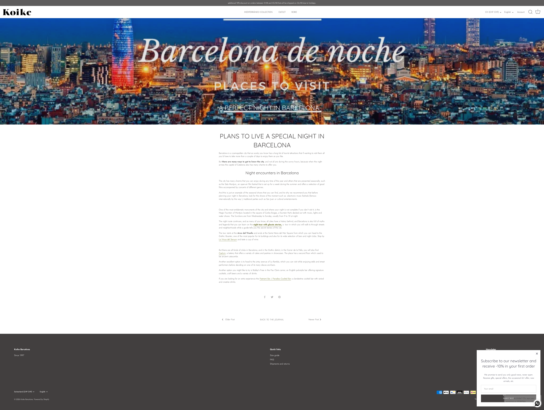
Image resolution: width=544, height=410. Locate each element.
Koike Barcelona (27, 399)
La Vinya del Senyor (228, 239)
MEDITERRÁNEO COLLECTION (258, 12)
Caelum (222, 253)
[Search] (530, 12)
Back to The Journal (272, 319)
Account (520, 12)
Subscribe (508, 398)
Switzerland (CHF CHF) (23, 392)
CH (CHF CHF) (492, 12)
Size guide (274, 355)
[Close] (537, 353)
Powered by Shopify (41, 399)
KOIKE (294, 12)
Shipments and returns (280, 363)
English (507, 12)
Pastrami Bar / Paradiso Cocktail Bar (275, 278)
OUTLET (282, 12)
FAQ (272, 359)
